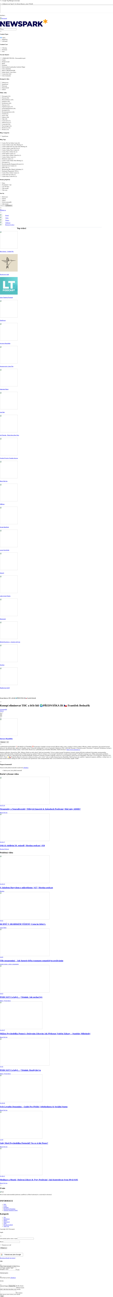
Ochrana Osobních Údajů (11, 1210)
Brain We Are (3, 481)
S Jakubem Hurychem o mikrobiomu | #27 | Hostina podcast (26, 888)
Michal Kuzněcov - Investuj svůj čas (10, 642)
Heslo (1, 1241)
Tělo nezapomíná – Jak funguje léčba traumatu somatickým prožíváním (31, 961)
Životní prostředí (8, 1225)
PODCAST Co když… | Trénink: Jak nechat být (21, 997)
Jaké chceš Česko (5, 596)
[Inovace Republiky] (9, 340)
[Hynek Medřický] (9, 524)
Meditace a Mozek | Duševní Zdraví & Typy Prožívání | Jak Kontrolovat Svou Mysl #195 (39, 1180)
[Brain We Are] (9, 478)
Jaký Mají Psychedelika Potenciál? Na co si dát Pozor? (24, 1143)
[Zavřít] (0, 1276)
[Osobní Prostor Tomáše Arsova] (9, 455)
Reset (2, 205)
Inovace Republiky (5, 343)
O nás (5, 1206)
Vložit (17, 1270)
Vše (5, 1217)
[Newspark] (9, 615)
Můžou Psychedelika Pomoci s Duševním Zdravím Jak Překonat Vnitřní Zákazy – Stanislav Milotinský (45, 1034)
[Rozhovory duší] (9, 271)
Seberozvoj (7, 1222)
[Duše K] (9, 569)
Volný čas (6, 1226)
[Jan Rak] (9, 409)
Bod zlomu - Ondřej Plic (7, 251)
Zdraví (2, 711)
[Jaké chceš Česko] (9, 592)
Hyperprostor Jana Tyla (6, 366)
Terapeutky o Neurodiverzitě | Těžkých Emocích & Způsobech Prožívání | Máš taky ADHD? (40, 809)
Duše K (2, 573)
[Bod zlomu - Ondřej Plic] (9, 248)
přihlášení (13, 1277)
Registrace (3, 1258)
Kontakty (6, 1207)
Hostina (2, 665)
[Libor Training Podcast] (9, 294)
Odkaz (18, 1266)
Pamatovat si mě (6, 1245)
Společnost (7, 1219)
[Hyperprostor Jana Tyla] (9, 363)
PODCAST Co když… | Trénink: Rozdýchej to (20, 1070)
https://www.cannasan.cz (73, 749)
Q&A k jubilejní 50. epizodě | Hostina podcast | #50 (22, 845)
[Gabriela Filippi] (9, 386)
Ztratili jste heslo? (10, 1258)
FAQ (5, 1204)
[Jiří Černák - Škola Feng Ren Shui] (9, 432)
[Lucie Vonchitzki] (9, 546)
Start (2, 1296)
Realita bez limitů (5, 688)
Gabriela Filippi (4, 389)
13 (7, 742)
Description (19, 1293)
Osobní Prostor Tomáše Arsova (9, 458)
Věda (5, 1223)
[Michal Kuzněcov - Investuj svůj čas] (9, 638)
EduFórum (3, 320)
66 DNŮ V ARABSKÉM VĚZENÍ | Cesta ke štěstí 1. (23, 924)
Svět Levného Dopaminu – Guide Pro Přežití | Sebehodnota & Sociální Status (34, 1107)
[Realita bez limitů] (9, 684)
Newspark (3, 619)
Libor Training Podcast (6, 297)
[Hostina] (9, 661)
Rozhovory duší (4, 274)
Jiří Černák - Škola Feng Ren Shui (9, 435)
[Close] (0, 1284)
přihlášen (25, 767)
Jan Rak (2, 412)
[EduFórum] (9, 317)
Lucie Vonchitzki (4, 550)
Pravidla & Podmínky (9, 1209)
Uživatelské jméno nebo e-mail (8, 1238)
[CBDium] (9, 501)
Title (20, 1287)
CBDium (2, 504)
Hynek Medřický (4, 527)
